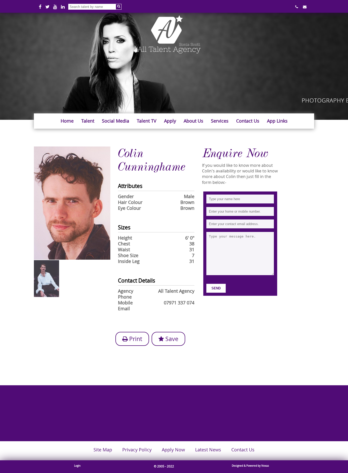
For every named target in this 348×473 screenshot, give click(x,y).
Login (77, 465)
